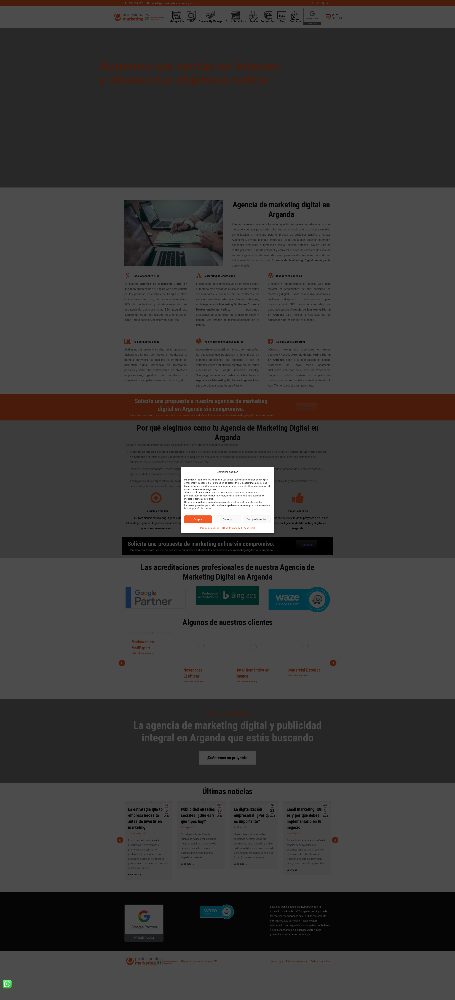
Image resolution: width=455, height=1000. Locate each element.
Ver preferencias (256, 519)
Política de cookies (209, 528)
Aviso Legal (249, 528)
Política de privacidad (231, 528)
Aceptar (198, 519)
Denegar (227, 519)
